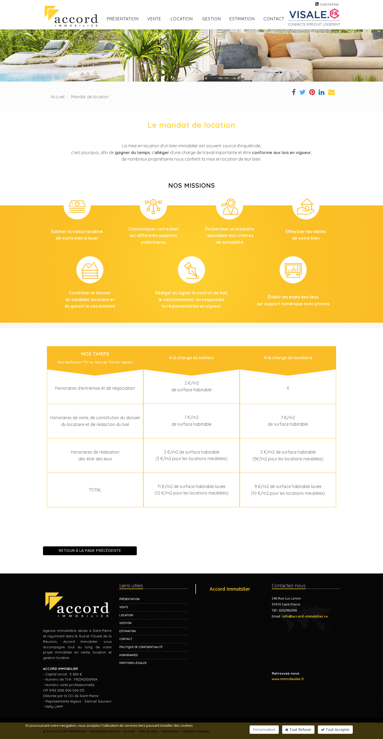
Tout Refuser (299, 729)
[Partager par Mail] (331, 93)
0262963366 (329, 4)
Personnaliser (264, 729)
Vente (154, 18)
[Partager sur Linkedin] (321, 93)
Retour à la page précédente (90, 550)
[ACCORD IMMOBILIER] (73, 10)
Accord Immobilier (230, 589)
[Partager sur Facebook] (294, 93)
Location (182, 18)
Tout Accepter (337, 729)
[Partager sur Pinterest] (312, 93)
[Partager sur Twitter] (302, 93)
